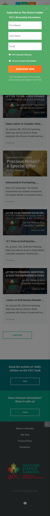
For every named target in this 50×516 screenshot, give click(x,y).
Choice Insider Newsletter (23, 61)
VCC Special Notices (21, 54)
